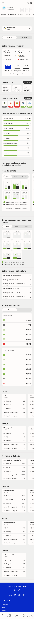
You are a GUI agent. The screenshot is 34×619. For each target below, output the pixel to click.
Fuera (24, 177)
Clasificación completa (10, 416)
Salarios (27, 14)
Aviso (3, 607)
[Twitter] (14, 595)
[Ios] (19, 590)
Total (8, 177)
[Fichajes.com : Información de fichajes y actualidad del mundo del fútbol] (17, 587)
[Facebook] (10, 595)
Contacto (5, 604)
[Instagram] (19, 595)
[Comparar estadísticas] (28, 3)
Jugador (24, 37)
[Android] (14, 590)
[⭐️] (31, 3)
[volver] (3, 2)
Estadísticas (12, 14)
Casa (15, 177)
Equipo (9, 37)
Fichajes (20, 14)
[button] (17, 28)
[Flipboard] (23, 595)
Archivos (4, 610)
